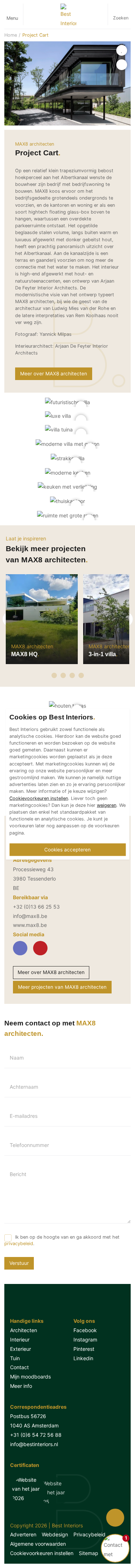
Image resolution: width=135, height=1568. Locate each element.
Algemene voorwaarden (38, 1544)
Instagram (85, 1339)
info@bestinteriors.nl (34, 1444)
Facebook (85, 1330)
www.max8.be (30, 925)
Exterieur (20, 1349)
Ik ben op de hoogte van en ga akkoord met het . (62, 1240)
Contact (19, 1367)
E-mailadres (23, 1116)
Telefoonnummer (29, 1145)
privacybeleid (18, 1243)
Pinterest (83, 1349)
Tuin (15, 1358)
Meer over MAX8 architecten (51, 972)
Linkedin (83, 1358)
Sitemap (88, 1553)
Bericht (18, 1174)
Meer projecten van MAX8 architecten (62, 987)
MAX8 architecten (34, 144)
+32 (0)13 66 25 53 (36, 907)
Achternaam (24, 1086)
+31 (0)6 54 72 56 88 (36, 1435)
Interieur (20, 1339)
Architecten (23, 1330)
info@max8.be (30, 916)
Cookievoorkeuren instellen (41, 1553)
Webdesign (55, 1534)
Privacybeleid (89, 1534)
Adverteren (23, 1534)
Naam (17, 1057)
